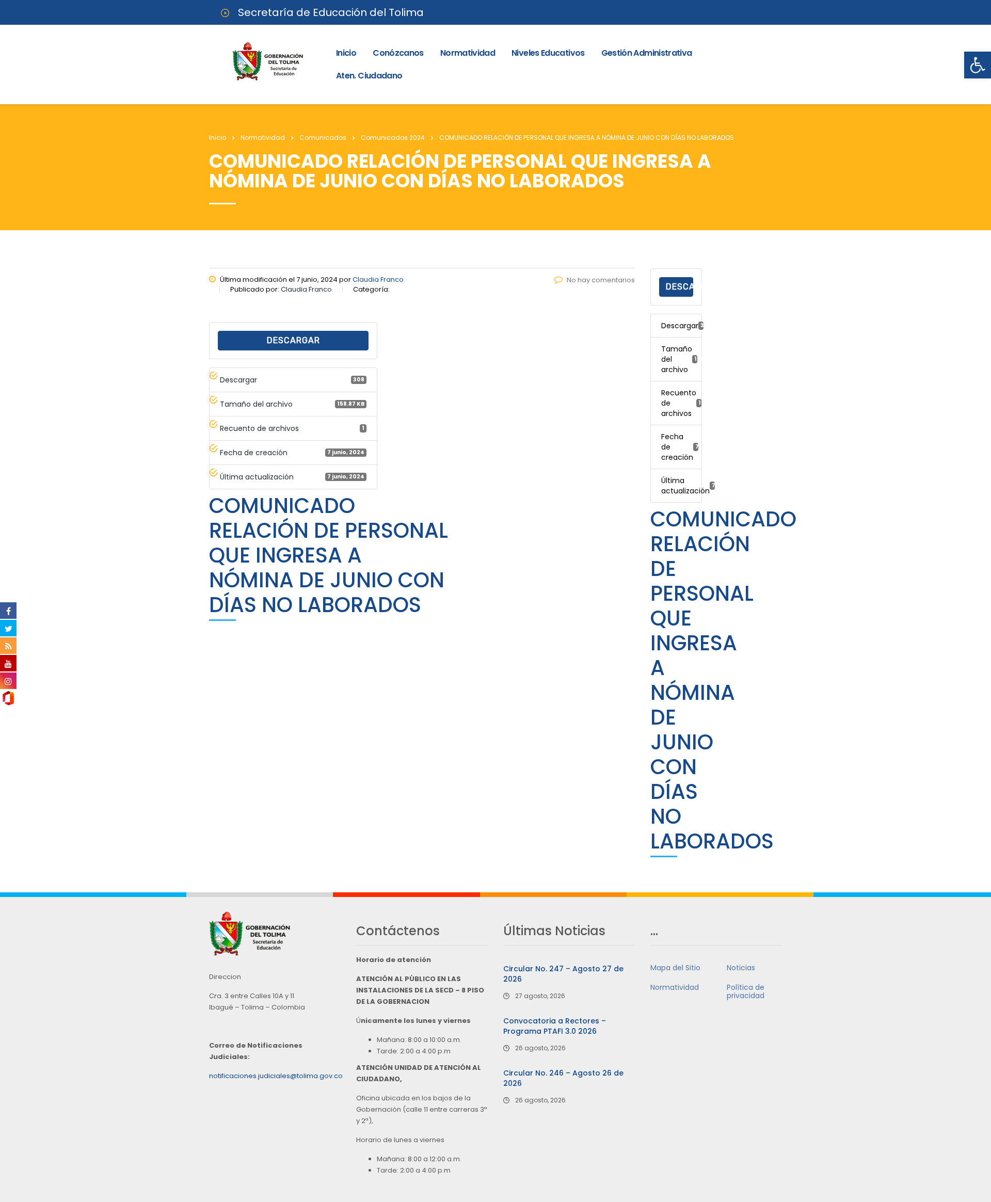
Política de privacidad (745, 991)
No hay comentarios (601, 280)
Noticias (741, 968)
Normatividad (467, 53)
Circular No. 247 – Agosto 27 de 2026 (563, 974)
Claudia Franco (378, 279)
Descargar (293, 340)
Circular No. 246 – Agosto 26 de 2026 (563, 1078)
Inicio (346, 53)
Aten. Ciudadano (369, 76)
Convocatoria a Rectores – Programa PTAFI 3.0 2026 (554, 1026)
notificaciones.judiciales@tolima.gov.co (276, 1076)
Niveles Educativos (548, 53)
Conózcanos (398, 53)
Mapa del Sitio (675, 968)
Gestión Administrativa (646, 53)
